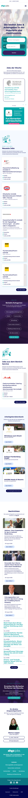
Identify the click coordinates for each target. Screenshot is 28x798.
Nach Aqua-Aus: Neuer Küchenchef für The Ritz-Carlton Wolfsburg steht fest (13, 625)
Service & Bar (6, 771)
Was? (4, 40)
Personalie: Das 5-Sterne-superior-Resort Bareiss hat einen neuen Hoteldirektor (13, 564)
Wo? (4, 46)
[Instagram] (14, 782)
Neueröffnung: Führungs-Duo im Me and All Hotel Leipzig (14, 652)
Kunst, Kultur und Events (14, 768)
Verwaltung (22, 771)
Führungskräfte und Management (14, 765)
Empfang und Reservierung (14, 774)
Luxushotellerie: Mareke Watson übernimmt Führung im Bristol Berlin (13, 634)
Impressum (7, 792)
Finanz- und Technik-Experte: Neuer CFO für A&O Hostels (13, 661)
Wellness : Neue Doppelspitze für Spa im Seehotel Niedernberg (13, 532)
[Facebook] (17, 782)
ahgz (10, 1)
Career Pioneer (15, 1)
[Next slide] (26, 105)
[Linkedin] (11, 782)
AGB (22, 792)
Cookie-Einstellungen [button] (14, 788)
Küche (14, 771)
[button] (25, 6)
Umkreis (23, 45)
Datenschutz (15, 792)
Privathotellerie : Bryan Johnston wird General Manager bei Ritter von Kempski (13, 643)
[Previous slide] (23, 105)
